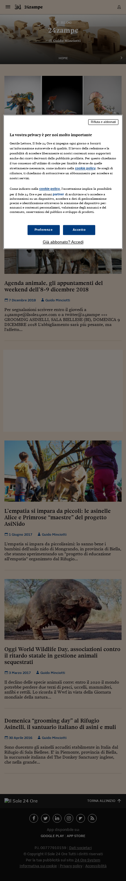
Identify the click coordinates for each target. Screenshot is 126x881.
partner (58, 194)
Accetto (79, 229)
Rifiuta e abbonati (103, 122)
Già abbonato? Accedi (63, 242)
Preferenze (44, 229)
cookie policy (85, 168)
